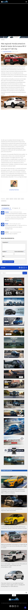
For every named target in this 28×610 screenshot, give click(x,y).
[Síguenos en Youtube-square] (24, 267)
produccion (3, 200)
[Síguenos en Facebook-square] (19, 267)
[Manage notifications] (25, 607)
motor (22, 198)
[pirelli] (14, 295)
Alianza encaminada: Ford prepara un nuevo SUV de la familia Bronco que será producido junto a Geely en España (14, 546)
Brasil (7, 198)
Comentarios (6, 208)
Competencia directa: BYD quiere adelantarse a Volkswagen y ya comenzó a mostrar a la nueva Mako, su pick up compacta (13, 491)
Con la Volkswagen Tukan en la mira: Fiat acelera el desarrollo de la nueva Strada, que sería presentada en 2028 (14, 565)
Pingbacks (17, 208)
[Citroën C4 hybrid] (14, 464)
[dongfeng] (14, 305)
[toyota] (14, 408)
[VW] (14, 335)
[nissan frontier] (14, 444)
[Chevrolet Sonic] (14, 388)
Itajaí (19, 198)
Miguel (6, 223)
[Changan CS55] (14, 315)
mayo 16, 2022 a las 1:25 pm (15, 223)
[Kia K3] (14, 325)
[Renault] (14, 416)
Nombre (4, 251)
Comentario (5, 242)
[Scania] (14, 368)
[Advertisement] (14, 22)
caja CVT (11, 198)
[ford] (14, 348)
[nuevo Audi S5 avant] (14, 378)
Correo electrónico (19, 251)
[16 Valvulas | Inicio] (6, 2)
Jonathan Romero (7, 51)
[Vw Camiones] (14, 398)
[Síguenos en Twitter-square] (22, 267)
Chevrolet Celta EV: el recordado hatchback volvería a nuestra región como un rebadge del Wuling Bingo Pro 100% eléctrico (13, 584)
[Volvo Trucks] (14, 454)
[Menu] (26, 1)
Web (3, 256)
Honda (3, 39)
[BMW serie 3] (14, 434)
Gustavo (7, 211)
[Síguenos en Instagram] (26, 267)
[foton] (14, 37)
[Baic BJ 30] (14, 285)
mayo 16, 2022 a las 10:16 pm (16, 211)
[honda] (14, 358)
